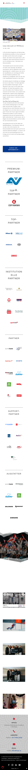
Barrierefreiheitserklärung (8, 760)
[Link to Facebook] (9, 765)
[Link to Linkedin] (16, 765)
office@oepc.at (16, 750)
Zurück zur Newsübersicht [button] (13, 149)
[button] (24, 4)
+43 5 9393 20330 (16, 737)
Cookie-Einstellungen (21, 760)
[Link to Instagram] (12, 765)
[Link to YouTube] (19, 765)
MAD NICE (16, 758)
